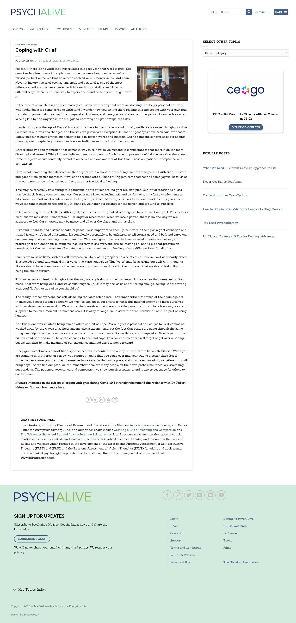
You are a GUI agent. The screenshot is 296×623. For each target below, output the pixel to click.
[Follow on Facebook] (167, 495)
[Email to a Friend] (102, 400)
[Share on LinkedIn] (115, 400)
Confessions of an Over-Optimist (226, 195)
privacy (19, 552)
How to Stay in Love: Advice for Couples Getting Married (242, 209)
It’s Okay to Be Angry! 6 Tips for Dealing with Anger (239, 236)
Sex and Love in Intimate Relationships (84, 434)
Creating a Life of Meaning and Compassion (145, 430)
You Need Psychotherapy (220, 223)
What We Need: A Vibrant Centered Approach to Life (239, 168)
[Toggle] (14, 590)
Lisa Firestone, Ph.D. (65, 60)
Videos (85, 29)
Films (103, 29)
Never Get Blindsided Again (222, 181)
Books (120, 29)
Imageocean (31, 614)
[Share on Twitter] (95, 400)
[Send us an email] (200, 495)
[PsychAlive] (38, 12)
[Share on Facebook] (89, 400)
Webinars (39, 29)
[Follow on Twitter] (189, 495)
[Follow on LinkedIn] (211, 495)
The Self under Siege (35, 434)
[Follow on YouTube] (221, 495)
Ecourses (63, 29)
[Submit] (249, 12)
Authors (139, 29)
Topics (17, 29)
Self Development (26, 45)
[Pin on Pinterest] (109, 400)
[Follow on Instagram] (178, 495)
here (61, 387)
